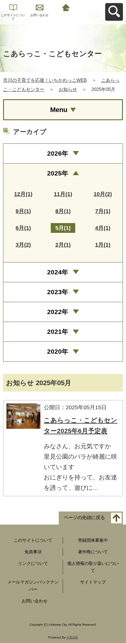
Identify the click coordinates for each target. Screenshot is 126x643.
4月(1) (102, 228)
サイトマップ (93, 582)
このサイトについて (13, 16)
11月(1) (63, 194)
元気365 (72, 637)
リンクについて (33, 563)
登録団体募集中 (93, 540)
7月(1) (102, 211)
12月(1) (23, 194)
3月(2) (23, 245)
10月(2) (103, 194)
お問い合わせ (39, 15)
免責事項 (33, 551)
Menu (58, 110)
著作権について (93, 551)
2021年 (57, 331)
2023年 (57, 291)
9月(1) (23, 211)
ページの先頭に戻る (84, 517)
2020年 (57, 351)
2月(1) (63, 245)
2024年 (57, 272)
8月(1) (63, 211)
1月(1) (102, 245)
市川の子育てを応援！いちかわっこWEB (45, 80)
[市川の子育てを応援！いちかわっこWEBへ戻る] (65, 7)
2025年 (57, 173)
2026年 (57, 153)
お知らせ (68, 89)
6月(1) (23, 228)
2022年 (57, 311)
